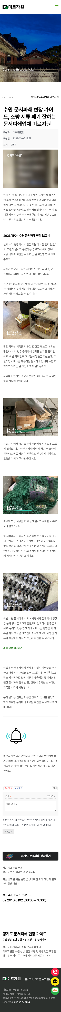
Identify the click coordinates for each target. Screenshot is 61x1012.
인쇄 (55, 788)
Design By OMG (21, 1002)
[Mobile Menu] (56, 6)
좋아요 (8, 788)
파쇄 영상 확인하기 (13, 648)
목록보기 (8, 831)
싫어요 (18, 788)
